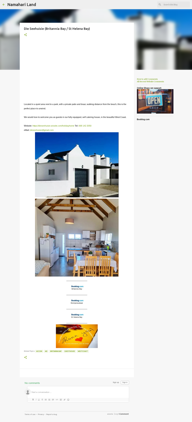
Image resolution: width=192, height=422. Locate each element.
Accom (39, 351)
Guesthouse (70, 351)
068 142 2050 (85, 126)
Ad (46, 351)
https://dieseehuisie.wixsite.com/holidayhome (53, 126)
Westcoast (83, 351)
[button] (25, 35)
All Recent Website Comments (150, 81)
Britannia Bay (56, 351)
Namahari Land (21, 4)
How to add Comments (147, 79)
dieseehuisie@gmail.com (42, 130)
